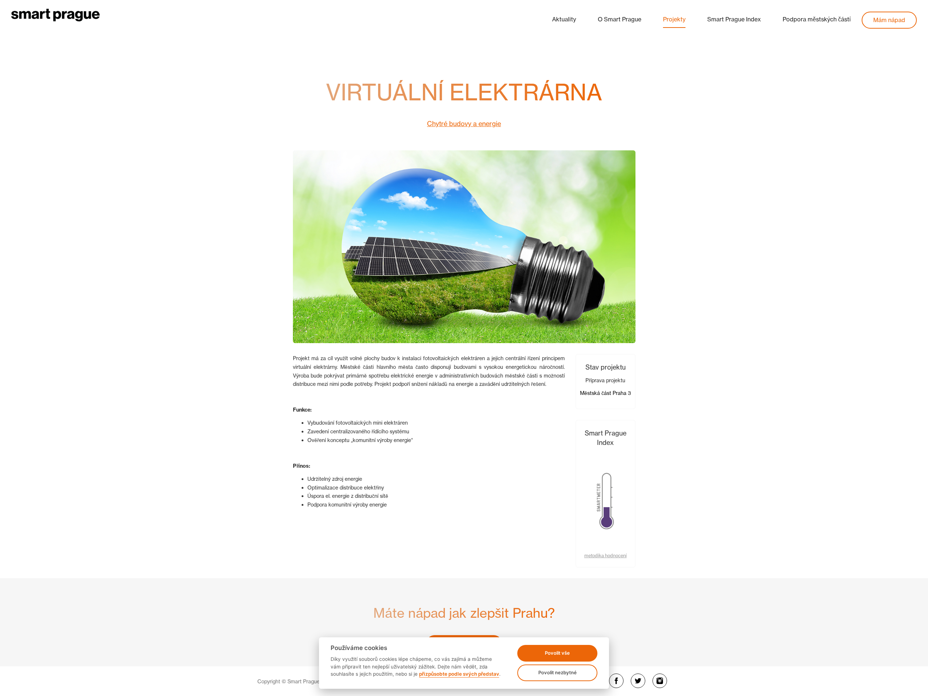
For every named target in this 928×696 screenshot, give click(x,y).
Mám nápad (889, 20)
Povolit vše (557, 653)
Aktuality (564, 19)
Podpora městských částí (817, 19)
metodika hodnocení (605, 555)
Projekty (674, 19)
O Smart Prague (619, 19)
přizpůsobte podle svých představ (459, 674)
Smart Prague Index (734, 19)
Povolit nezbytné (557, 672)
